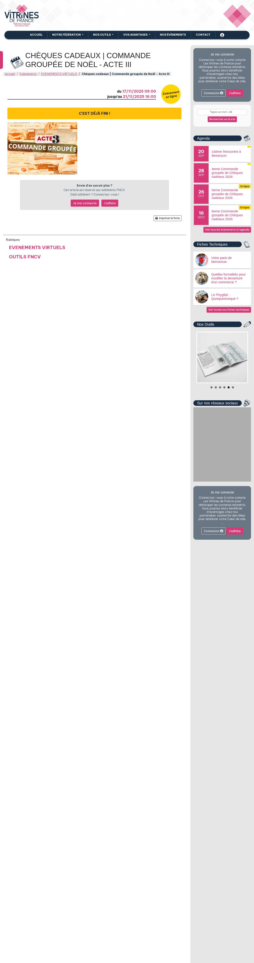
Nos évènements (173, 34)
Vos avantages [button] (135, 34)
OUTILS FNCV (25, 257)
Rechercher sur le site (222, 119)
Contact (203, 34)
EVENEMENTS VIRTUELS (59, 74)
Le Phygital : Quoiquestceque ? (224, 297)
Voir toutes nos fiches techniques (228, 309)
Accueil (36, 34)
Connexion (212, 93)
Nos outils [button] (102, 34)
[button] (67, 35)
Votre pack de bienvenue (221, 260)
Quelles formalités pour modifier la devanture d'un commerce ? (228, 278)
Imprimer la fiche (169, 218)
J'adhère (110, 203)
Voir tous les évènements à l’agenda (227, 229)
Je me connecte (85, 203)
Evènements (28, 74)
